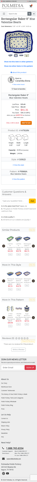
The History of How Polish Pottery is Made (14, 394)
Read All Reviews (28, 341)
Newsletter (4, 433)
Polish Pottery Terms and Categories (12, 398)
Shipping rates (5, 422)
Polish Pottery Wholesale (8, 401)
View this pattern (19, 179)
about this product (19, 72)
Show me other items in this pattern (18, 66)
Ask (32, 201)
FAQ (2, 437)
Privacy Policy (5, 429)
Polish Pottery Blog (7, 405)
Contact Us (4, 418)
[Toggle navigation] (4, 14)
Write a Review (18, 350)
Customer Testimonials (8, 390)
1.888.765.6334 (32, 1)
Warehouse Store (6, 387)
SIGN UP (30, 367)
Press (2, 409)
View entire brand (18, 84)
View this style (19, 165)
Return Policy (5, 426)
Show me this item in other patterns (18, 62)
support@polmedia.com (14, 459)
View (10, 254)
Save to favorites (19, 89)
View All (32, 230)
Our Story (4, 383)
